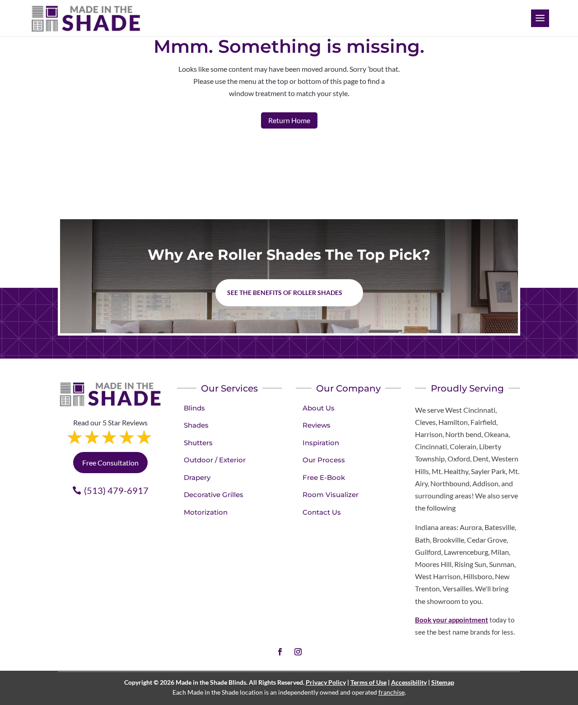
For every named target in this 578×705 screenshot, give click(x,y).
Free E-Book (324, 477)
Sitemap (442, 682)
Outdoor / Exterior (215, 460)
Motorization (206, 512)
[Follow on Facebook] (280, 652)
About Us (319, 408)
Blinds (194, 408)
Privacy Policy (326, 682)
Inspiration (321, 442)
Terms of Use (368, 682)
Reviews (317, 425)
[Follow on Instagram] (298, 652)
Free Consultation (110, 462)
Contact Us (322, 512)
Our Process (324, 460)
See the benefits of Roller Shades (284, 292)
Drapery (197, 477)
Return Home (289, 120)
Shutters (198, 442)
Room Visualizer (331, 494)
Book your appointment (451, 620)
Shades (196, 425)
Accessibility (409, 682)
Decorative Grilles (213, 494)
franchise (391, 692)
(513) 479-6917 (116, 490)
